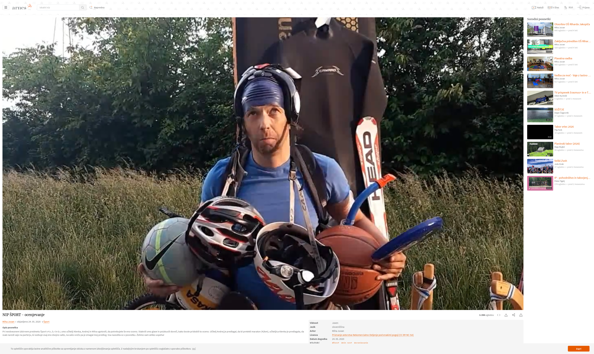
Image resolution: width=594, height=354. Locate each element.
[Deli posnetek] (513, 314)
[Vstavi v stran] (498, 314)
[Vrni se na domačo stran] (23, 7)
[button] (82, 7)
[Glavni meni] (5, 7)
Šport (46, 321)
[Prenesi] (506, 314)
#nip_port (346, 342)
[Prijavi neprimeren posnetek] (521, 314)
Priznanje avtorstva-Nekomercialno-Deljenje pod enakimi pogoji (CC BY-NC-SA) (373, 334)
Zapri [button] (578, 348)
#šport (335, 342)
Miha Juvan (8, 321)
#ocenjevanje (361, 342)
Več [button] (194, 348)
